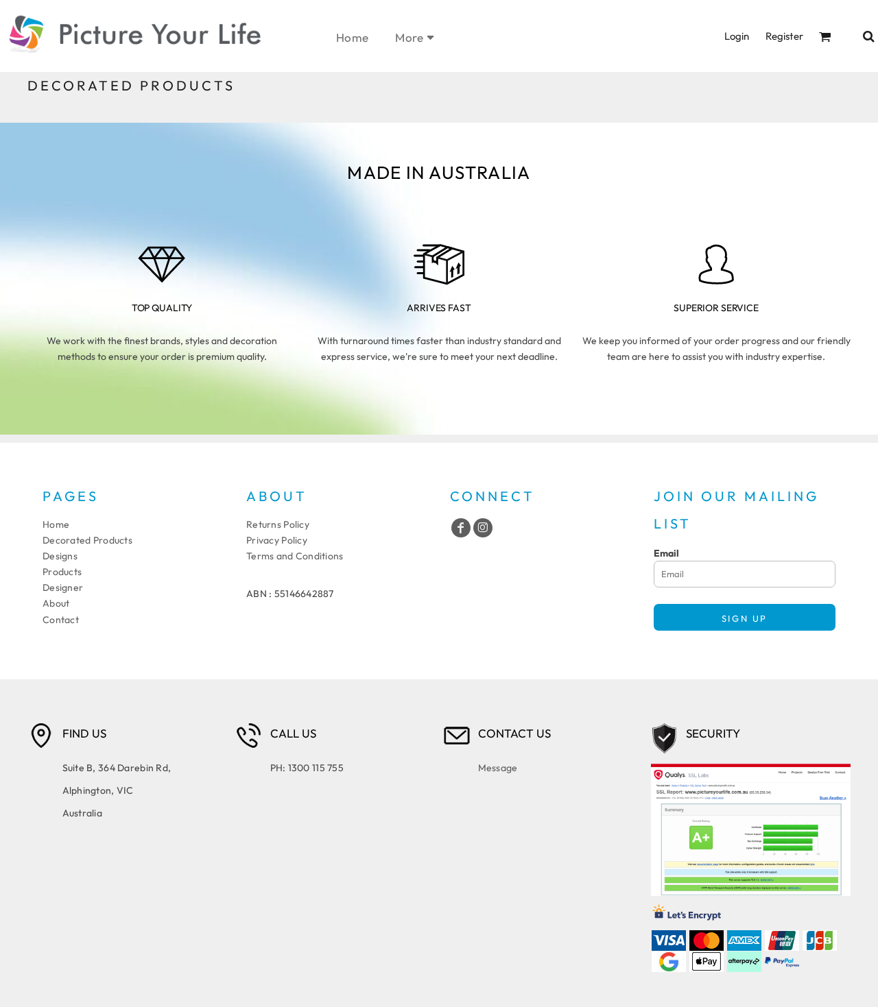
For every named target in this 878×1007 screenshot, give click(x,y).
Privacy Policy (276, 540)
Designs (60, 556)
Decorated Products (87, 540)
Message (498, 768)
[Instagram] (483, 527)
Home (56, 524)
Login (736, 36)
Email (666, 553)
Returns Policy (277, 524)
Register (784, 36)
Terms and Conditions (295, 556)
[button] (825, 36)
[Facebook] (461, 527)
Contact (61, 620)
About (56, 603)
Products (62, 572)
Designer (63, 587)
